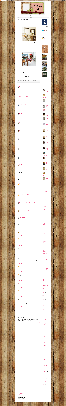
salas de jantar (45, 280)
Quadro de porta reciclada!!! (45, 339)
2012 (44, 308)
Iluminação (44, 240)
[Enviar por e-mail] (33, 80)
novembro (45, 313)
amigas (44, 190)
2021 (44, 295)
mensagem (44, 251)
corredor (44, 216)
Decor (43, 222)
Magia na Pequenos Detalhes (45, 316)
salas (43, 279)
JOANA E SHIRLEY (22, 217)
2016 (44, 302)
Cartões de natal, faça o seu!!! (46, 350)
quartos (44, 271)
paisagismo (44, 260)
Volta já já (45, 329)
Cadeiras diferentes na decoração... (46, 356)
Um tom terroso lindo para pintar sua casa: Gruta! (45, 42)
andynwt (32, 400)
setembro (45, 371)
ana (20, 395)
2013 (44, 306)
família (44, 234)
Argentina (44, 199)
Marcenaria (44, 250)
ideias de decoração (23, 81)
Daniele (20, 130)
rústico (44, 278)
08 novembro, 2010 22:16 (25, 130)
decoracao (44, 223)
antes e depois (45, 191)
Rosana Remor (21, 210)
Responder (20, 128)
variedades (44, 284)
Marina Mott (21, 178)
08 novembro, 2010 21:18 (25, 96)
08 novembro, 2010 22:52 (24, 138)
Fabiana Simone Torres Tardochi (24, 202)
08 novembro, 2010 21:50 (28, 122)
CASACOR (44, 209)
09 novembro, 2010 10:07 (32, 202)
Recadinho (44, 272)
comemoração (45, 214)
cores (43, 215)
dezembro (45, 312)
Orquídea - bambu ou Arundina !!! (46, 336)
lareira (44, 242)
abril (44, 378)
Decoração (44, 224)
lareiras (44, 243)
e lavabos (44, 231)
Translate (44, 38)
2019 (44, 298)
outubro (45, 370)
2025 (44, 289)
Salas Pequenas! (47, 178)
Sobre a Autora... (25, 17)
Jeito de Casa (21, 393)
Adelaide (20, 96)
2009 (44, 384)
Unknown (20, 183)
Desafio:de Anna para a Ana (46, 342)
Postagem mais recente (21, 322)
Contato (30, 17)
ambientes (44, 187)
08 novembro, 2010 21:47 (26, 113)
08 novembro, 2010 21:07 (25, 86)
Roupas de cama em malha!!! (45, 353)
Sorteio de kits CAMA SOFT (46, 319)
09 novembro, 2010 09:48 (26, 194)
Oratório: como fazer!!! (47, 114)
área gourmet (45, 198)
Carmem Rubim (21, 122)
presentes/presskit (45, 267)
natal (43, 258)
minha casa (44, 254)
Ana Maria (21, 392)
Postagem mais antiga (37, 322)
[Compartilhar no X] (34, 80)
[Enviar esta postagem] (31, 80)
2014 (44, 305)
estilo (43, 232)
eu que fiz (44, 233)
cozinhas (44, 217)
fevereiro (45, 381)
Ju (19, 138)
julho (44, 374)
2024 (44, 291)
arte (43, 201)
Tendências (44, 281)
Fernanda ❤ (21, 113)
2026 (44, 288)
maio (45, 377)
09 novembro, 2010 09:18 (26, 183)
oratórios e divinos (45, 259)
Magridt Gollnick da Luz (22, 104)
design (44, 227)
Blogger (40, 400)
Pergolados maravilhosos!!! (46, 359)
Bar (43, 208)
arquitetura (44, 200)
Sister (20, 157)
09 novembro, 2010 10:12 (27, 210)
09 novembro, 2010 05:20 (27, 178)
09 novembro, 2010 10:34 (29, 217)
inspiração (44, 241)
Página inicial (20, 17)
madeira (44, 249)
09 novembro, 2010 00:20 (25, 157)
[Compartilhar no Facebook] (35, 80)
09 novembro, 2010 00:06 (30, 148)
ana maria (21, 394)
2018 (44, 299)
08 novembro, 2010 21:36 (30, 104)
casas (43, 210)
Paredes (44, 261)
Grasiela (20, 86)
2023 (44, 292)
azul (43, 205)
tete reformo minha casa (22, 148)
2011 (43, 309)
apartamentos (45, 192)
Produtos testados (45, 268)
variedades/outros (45, 285)
